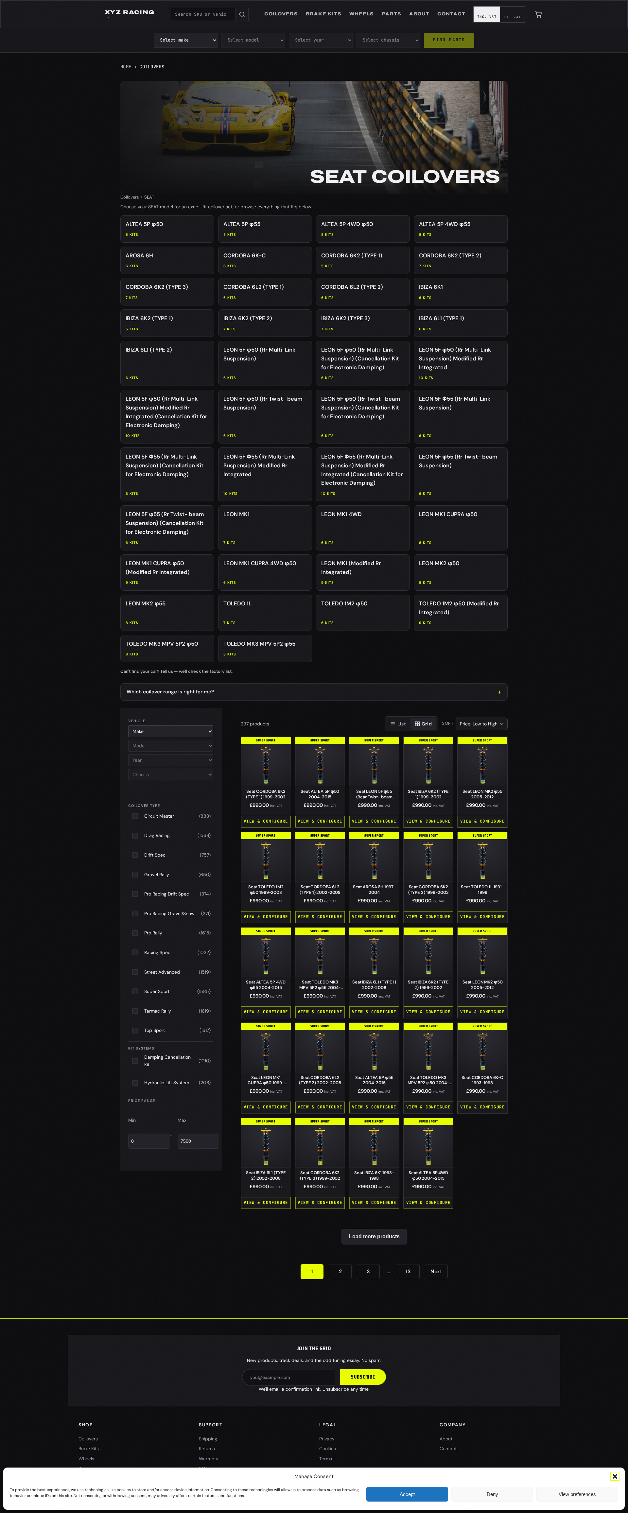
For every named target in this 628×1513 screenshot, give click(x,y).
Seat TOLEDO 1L (482, 889)
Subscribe (363, 1377)
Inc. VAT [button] (487, 16)
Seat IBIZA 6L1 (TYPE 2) (266, 1175)
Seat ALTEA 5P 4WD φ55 (266, 984)
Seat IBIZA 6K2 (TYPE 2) (428, 984)
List (401, 724)
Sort (448, 723)
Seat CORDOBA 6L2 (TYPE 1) (320, 889)
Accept (407, 1494)
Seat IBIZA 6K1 (374, 1175)
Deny (492, 1494)
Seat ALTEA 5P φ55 (374, 1080)
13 (408, 1271)
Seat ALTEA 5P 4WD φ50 (428, 1175)
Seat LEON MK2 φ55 (482, 794)
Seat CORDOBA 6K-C (482, 1080)
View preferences (577, 1494)
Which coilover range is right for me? (170, 691)
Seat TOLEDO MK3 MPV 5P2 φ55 (319, 987)
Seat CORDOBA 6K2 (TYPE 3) (320, 1175)
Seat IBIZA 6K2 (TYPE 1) (428, 794)
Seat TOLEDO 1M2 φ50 (266, 889)
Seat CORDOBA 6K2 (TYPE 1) (266, 794)
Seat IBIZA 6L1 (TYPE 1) (374, 984)
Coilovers (129, 197)
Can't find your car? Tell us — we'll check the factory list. (176, 671)
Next (436, 1271)
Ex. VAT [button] (512, 17)
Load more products (374, 1236)
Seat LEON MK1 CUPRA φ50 (266, 1083)
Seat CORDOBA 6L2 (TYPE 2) (320, 1080)
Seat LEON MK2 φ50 (482, 984)
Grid (427, 724)
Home (125, 67)
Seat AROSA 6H (374, 889)
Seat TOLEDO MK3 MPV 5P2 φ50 (428, 1083)
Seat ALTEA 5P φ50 (320, 794)
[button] (615, 1476)
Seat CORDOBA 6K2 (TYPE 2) (428, 889)
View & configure (266, 821)
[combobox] (203, 14)
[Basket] (539, 14)
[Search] (242, 14)
